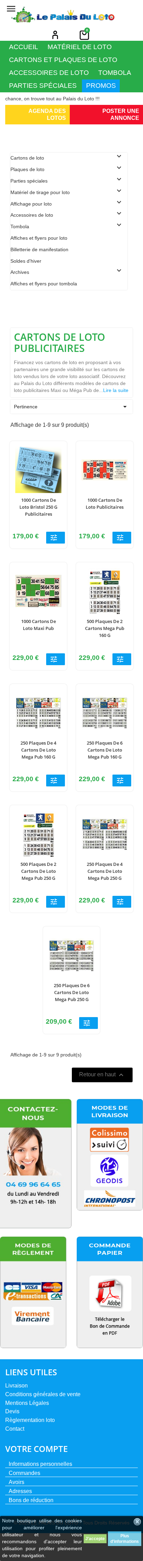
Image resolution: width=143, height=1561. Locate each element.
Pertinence (71, 406)
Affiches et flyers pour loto (38, 238)
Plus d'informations (124, 1538)
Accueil (23, 47)
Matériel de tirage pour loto (40, 192)
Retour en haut (102, 1075)
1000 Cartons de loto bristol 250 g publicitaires (38, 507)
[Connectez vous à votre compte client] (55, 34)
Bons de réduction (31, 1500)
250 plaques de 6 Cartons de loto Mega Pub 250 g (72, 992)
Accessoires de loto (49, 72)
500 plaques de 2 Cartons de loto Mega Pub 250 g (38, 871)
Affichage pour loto (31, 204)
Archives (19, 272)
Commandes (24, 1473)
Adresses (20, 1491)
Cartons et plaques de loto (63, 59)
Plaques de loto (27, 169)
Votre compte (36, 1448)
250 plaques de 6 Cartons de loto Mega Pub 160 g (105, 750)
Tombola (114, 72)
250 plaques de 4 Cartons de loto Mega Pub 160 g (38, 750)
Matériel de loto (80, 47)
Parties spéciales (43, 85)
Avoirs (16, 1482)
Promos (101, 85)
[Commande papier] (110, 1292)
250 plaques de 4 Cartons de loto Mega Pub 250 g (105, 871)
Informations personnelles (40, 1464)
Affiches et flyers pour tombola (43, 283)
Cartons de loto (27, 158)
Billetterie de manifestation (39, 249)
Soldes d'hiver (25, 261)
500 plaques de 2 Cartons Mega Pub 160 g (104, 628)
